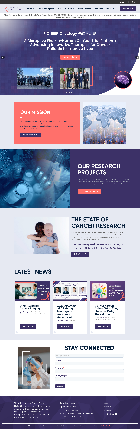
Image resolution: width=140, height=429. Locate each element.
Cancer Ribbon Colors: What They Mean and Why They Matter (106, 310)
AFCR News (34, 312)
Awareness (98, 319)
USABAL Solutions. (106, 426)
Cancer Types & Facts (108, 319)
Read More (28, 327)
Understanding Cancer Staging (30, 307)
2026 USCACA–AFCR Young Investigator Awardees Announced (67, 311)
